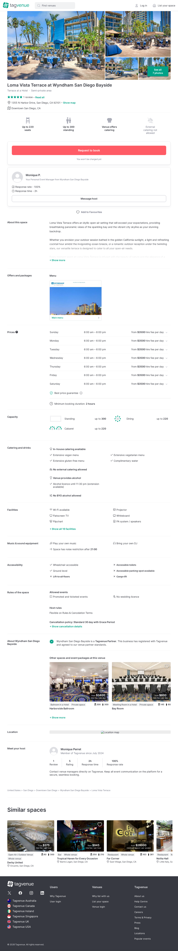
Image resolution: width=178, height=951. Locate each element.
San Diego (28, 790)
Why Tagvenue (58, 896)
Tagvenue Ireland (23, 911)
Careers (138, 912)
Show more (58, 717)
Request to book (89, 150)
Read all (39, 97)
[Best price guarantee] (81, 393)
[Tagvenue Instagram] (31, 893)
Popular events (142, 938)
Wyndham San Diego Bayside (74, 790)
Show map (69, 102)
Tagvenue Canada (24, 906)
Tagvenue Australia (24, 900)
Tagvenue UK (21, 921)
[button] (55, 5)
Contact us (140, 906)
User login (55, 901)
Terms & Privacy (142, 917)
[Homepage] (16, 5)
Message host (89, 198)
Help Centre (141, 901)
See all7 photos (158, 71)
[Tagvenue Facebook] (20, 893)
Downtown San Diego (46, 790)
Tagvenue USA (22, 926)
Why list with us (100, 896)
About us (139, 896)
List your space (100, 901)
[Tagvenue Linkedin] (42, 893)
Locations (139, 933)
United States (14, 790)
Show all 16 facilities (64, 528)
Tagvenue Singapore (25, 916)
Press (137, 922)
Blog (136, 928)
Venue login (98, 906)
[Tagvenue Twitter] (9, 893)
